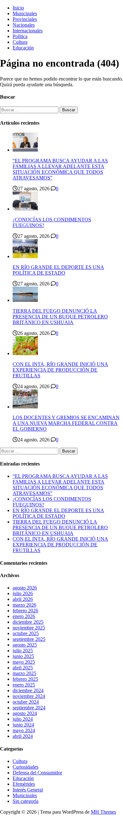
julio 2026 (23, 593)
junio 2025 (23, 656)
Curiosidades (25, 767)
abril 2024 (23, 736)
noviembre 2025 (29, 627)
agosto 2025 (25, 645)
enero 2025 (24, 684)
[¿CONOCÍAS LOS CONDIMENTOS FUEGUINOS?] (25, 209)
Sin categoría (25, 801)
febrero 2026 (25, 610)
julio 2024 (23, 719)
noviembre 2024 (29, 696)
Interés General (28, 789)
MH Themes (103, 812)
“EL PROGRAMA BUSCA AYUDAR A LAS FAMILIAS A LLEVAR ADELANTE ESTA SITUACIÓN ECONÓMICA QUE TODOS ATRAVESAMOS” (60, 169)
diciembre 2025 (28, 622)
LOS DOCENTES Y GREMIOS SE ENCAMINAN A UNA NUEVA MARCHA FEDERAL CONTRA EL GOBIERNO (66, 423)
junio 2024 (23, 724)
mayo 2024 (24, 730)
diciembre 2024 (28, 690)
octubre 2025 (26, 633)
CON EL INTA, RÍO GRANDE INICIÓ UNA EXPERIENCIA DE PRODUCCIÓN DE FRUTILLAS (60, 369)
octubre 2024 (26, 702)
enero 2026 (24, 616)
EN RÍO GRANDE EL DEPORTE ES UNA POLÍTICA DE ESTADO (58, 270)
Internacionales (28, 30)
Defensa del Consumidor (37, 772)
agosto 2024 (25, 713)
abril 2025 (23, 667)
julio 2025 (23, 650)
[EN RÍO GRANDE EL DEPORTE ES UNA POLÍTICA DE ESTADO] (25, 256)
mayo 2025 (24, 662)
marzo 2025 (24, 673)
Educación (23, 47)
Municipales (25, 13)
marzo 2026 (24, 605)
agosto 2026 (25, 587)
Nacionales (24, 25)
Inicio (18, 7)
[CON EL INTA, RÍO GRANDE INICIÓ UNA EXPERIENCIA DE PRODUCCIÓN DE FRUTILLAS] (25, 353)
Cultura (20, 42)
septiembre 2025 (29, 639)
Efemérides (24, 784)
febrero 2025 (25, 679)
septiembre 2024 (29, 707)
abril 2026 (23, 599)
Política (20, 36)
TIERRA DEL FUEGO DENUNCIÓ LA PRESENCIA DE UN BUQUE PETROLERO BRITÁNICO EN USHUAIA (60, 316)
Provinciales (25, 19)
